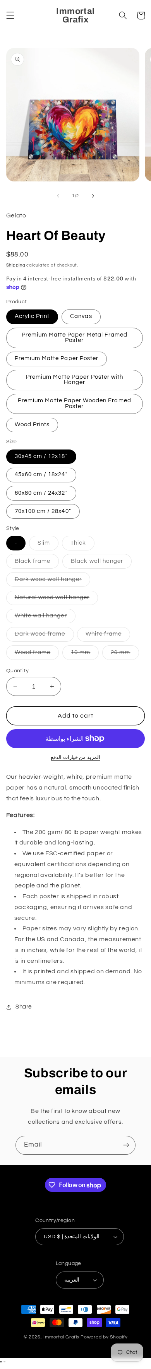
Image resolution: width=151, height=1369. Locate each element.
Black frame (37, 563)
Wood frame (37, 654)
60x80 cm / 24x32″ (41, 493)
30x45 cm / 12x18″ (41, 456)
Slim (48, 545)
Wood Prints (32, 424)
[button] (10, 15)
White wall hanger (45, 617)
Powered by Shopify (104, 1337)
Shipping (16, 265)
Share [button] (23, 1007)
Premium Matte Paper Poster (56, 358)
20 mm (125, 654)
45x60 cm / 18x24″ (41, 474)
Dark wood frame (44, 636)
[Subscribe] (126, 1145)
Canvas (81, 316)
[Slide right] (92, 195)
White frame (108, 636)
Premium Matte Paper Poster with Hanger (75, 380)
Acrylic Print (32, 316)
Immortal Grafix (61, 1337)
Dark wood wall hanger (52, 581)
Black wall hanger (101, 563)
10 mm (85, 654)
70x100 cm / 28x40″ (43, 511)
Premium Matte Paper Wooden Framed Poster (74, 403)
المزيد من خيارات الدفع (75, 757)
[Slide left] (58, 195)
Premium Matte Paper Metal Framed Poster (75, 338)
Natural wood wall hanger (56, 599)
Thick (82, 545)
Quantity (17, 670)
